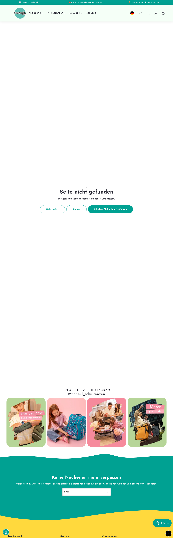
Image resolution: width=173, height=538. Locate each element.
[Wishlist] (140, 13)
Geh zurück (52, 209)
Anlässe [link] (75, 13)
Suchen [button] (76, 209)
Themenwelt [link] (55, 13)
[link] (132, 13)
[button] (9, 13)
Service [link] (91, 13)
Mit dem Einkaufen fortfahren (110, 209)
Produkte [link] (35, 13)
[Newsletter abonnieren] (108, 492)
